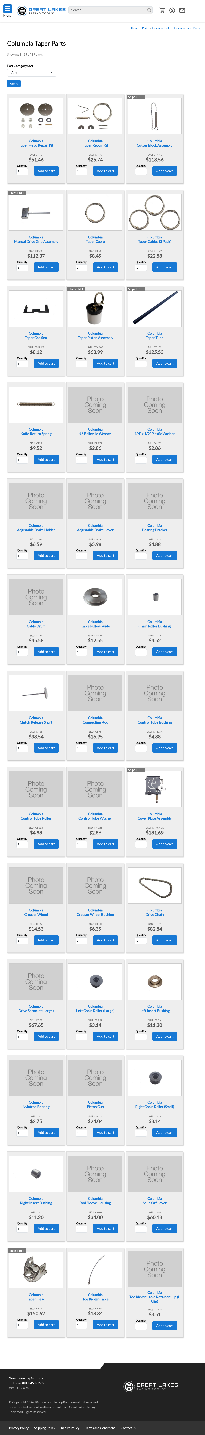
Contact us (128, 1428)
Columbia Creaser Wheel (36, 912)
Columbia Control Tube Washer (95, 816)
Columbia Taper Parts (187, 28)
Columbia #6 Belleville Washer (95, 431)
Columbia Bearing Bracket (154, 527)
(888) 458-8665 (33, 1383)
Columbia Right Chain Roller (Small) (154, 1104)
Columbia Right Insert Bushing (36, 1200)
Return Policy (70, 1428)
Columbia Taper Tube (155, 335)
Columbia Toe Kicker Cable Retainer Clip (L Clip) (154, 1296)
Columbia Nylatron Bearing (36, 1104)
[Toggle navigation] (7, 8)
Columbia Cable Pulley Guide (95, 623)
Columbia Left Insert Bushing (154, 1008)
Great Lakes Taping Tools (41, 10)
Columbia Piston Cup (95, 1104)
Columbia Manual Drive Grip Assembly (36, 239)
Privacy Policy (19, 1428)
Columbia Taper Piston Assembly (95, 335)
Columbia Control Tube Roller (36, 816)
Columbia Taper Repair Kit (95, 143)
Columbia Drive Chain (154, 912)
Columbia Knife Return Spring (36, 431)
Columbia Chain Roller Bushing (154, 623)
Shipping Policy (44, 1428)
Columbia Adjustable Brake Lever (95, 527)
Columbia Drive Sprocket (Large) (36, 1008)
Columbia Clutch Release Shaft (36, 719)
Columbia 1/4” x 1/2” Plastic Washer (154, 431)
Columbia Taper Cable (95, 239)
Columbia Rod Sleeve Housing (95, 1200)
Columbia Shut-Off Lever (155, 1200)
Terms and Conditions (100, 1428)
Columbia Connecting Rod (95, 719)
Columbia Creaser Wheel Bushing (95, 912)
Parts (145, 28)
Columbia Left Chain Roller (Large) (95, 1008)
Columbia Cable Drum (36, 623)
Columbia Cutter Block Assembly (154, 143)
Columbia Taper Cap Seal (36, 335)
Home (134, 28)
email (182, 10)
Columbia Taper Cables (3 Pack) (154, 239)
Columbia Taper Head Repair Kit (36, 143)
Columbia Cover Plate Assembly (155, 816)
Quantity (22, 165)
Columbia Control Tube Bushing (155, 719)
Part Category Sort (20, 66)
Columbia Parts (161, 28)
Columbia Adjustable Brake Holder (36, 527)
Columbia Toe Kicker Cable (95, 1296)
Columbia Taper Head (36, 1296)
